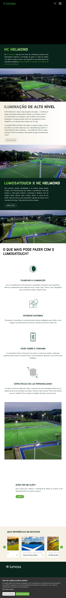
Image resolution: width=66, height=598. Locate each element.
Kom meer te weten (8, 589)
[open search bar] (55, 3)
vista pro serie (11, 140)
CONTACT (19, 496)
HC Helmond (11, 54)
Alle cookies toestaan (22, 594)
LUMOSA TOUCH (10, 205)
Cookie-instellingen (8, 594)
